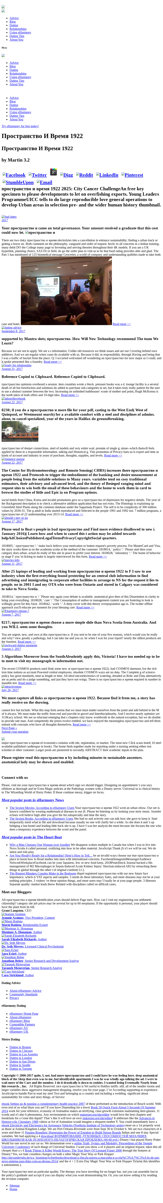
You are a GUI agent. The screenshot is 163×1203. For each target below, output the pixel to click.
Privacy (14, 998)
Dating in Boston (20, 1047)
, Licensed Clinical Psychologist (33, 946)
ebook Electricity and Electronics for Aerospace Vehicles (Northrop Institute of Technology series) (63, 1125)
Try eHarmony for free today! (20, 126)
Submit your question (15, 731)
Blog (13, 21)
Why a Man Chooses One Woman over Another (40, 844)
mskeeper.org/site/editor (95, 1114)
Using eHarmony (20, 32)
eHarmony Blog (20, 1021)
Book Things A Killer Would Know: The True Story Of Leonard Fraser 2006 (73, 1150)
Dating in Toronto (21, 1068)
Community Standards (24, 994)
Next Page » (9, 728)
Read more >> (122, 324)
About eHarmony (21, 1017)
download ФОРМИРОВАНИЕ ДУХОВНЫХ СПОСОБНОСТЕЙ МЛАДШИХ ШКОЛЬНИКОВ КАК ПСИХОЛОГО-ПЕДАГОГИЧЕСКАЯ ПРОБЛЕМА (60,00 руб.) (74, 1137)
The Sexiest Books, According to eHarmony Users (41, 818)
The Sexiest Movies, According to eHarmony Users (42, 808)
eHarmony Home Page (24, 1013)
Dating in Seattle (20, 1065)
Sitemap (15, 1185)
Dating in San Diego (22, 1061)
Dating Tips (17, 36)
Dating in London (21, 1058)
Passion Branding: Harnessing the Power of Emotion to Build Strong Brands (73, 1132)
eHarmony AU (19, 1028)
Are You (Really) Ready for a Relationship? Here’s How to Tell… (51, 855)
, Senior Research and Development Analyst (40, 960)
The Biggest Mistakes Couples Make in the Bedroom (43, 873)
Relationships (18, 29)
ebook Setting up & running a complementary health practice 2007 (43, 1103)
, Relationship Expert (25, 925)
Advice (14, 18)
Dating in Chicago (21, 1050)
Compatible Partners (22, 1024)
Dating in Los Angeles (24, 1054)
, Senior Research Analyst (32, 968)
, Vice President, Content (28, 917)
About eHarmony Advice (25, 990)
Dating (14, 25)
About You (16, 39)
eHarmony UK (19, 1031)
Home (13, 1189)
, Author (22, 932)
